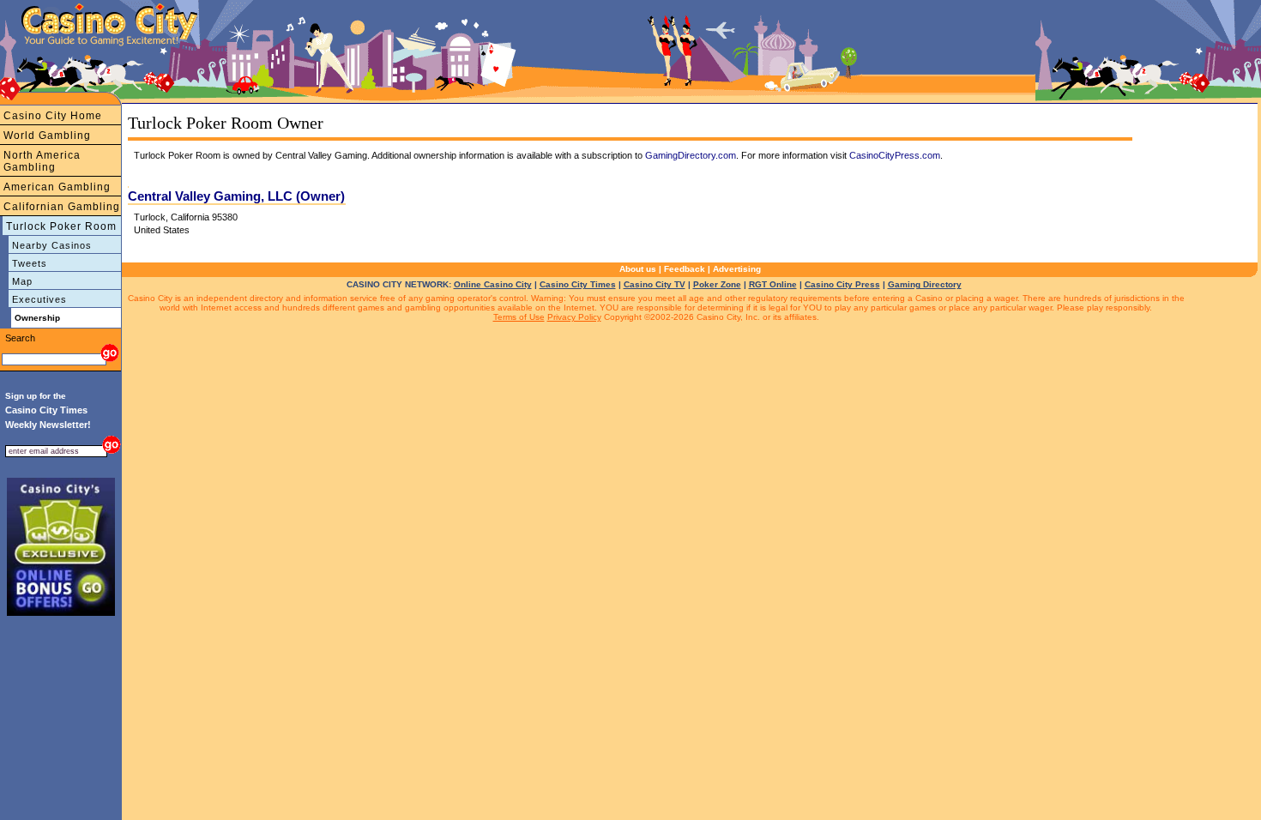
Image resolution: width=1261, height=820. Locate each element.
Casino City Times (578, 284)
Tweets (29, 263)
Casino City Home (52, 116)
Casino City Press (842, 284)
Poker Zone (717, 284)
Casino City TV (654, 284)
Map (22, 281)
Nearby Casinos (52, 245)
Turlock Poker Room (61, 226)
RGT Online (773, 284)
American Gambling (57, 187)
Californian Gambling (61, 207)
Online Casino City (493, 284)
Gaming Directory (925, 284)
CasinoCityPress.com (894, 155)
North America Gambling (42, 161)
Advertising (737, 269)
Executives (39, 299)
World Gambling (47, 136)
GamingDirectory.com (690, 155)
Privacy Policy (574, 317)
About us (637, 269)
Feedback (684, 269)
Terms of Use (519, 317)
